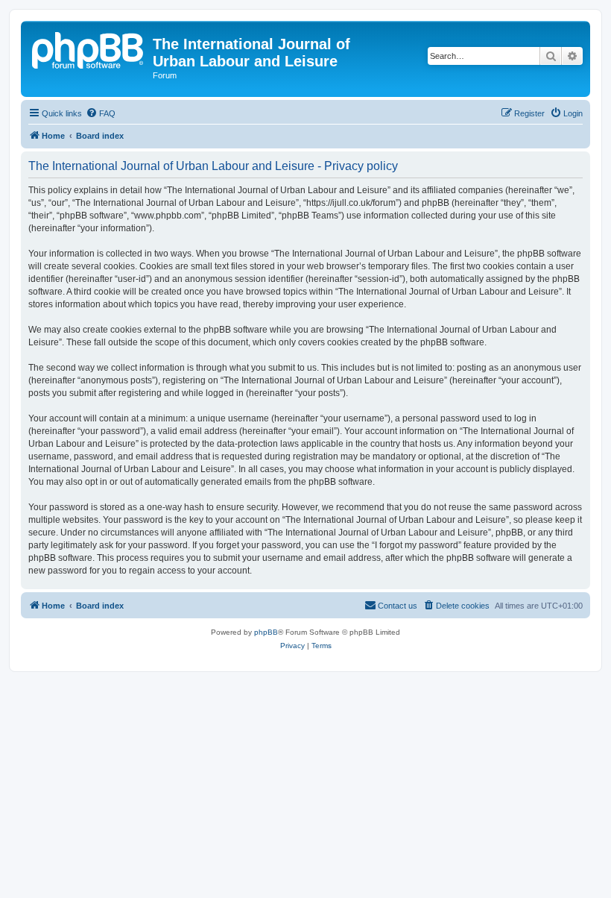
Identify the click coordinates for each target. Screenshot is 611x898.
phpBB (266, 632)
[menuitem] (100, 113)
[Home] (89, 48)
